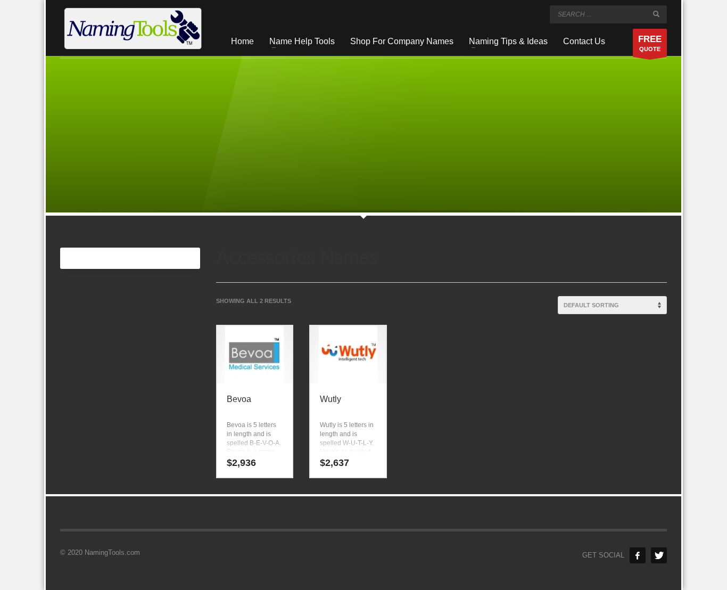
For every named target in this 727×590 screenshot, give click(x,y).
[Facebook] (638, 555)
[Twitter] (659, 555)
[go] (656, 14)
